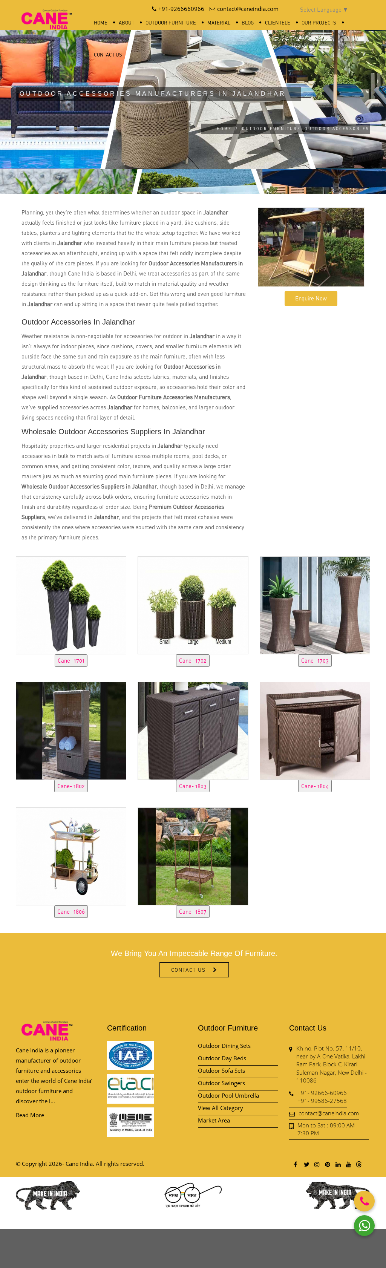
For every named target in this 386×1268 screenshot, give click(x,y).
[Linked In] (337, 1164)
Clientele (277, 23)
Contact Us (108, 55)
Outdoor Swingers (221, 1083)
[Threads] (359, 1164)
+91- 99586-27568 (322, 1100)
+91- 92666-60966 (322, 1092)
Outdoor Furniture (171, 23)
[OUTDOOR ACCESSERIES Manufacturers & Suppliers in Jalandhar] (71, 604)
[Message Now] (364, 1225)
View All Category (220, 1108)
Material (218, 23)
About (126, 23)
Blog (248, 23)
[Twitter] (306, 1164)
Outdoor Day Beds (222, 1058)
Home (100, 23)
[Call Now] (364, 1201)
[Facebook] (295, 1164)
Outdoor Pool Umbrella (228, 1095)
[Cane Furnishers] (47, 13)
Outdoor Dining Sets (224, 1045)
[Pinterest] (327, 1164)
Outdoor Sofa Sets (221, 1070)
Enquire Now (311, 298)
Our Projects (319, 23)
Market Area (214, 1120)
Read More (30, 1115)
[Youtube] (348, 1164)
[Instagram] (316, 1164)
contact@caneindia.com (329, 1113)
